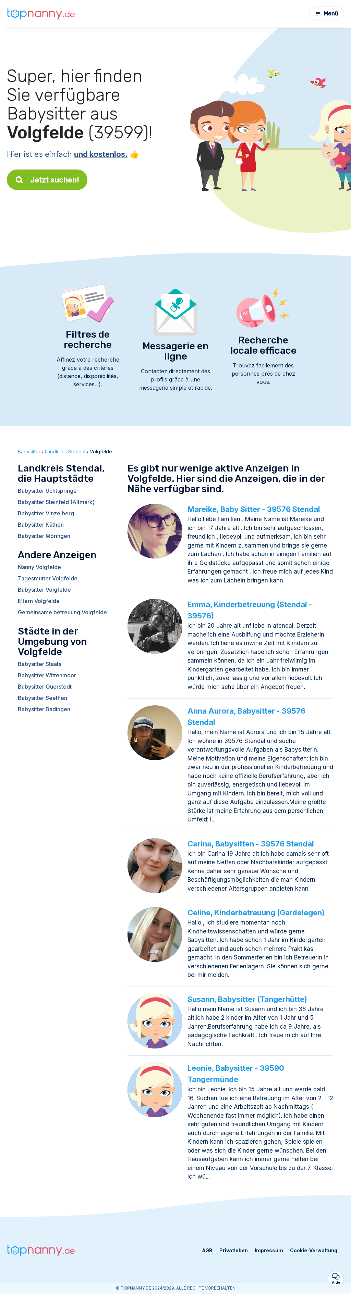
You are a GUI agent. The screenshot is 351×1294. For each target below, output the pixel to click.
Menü (331, 13)
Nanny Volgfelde (39, 567)
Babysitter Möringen (44, 535)
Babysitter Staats (39, 664)
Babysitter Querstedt (45, 686)
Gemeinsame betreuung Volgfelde (62, 612)
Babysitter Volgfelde (44, 589)
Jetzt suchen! (54, 179)
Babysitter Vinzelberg (46, 513)
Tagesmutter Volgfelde (47, 578)
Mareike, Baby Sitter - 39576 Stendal (253, 509)
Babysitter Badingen (44, 709)
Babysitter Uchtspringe (47, 490)
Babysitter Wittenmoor (47, 675)
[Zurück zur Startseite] (41, 14)
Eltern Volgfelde (39, 601)
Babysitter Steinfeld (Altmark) (56, 502)
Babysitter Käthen (41, 524)
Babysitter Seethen (42, 697)
